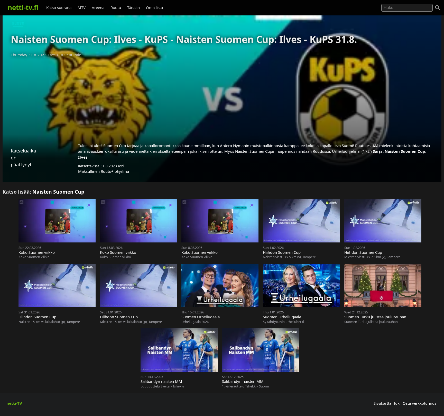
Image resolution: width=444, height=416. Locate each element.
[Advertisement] (222, 98)
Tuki (397, 403)
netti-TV (14, 403)
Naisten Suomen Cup (58, 191)
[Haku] (438, 8)
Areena (98, 7)
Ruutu (115, 7)
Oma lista (154, 7)
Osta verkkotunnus (419, 403)
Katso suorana (58, 7)
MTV (82, 7)
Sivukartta (382, 403)
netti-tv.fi (23, 7)
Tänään (133, 7)
